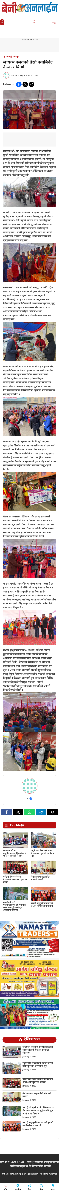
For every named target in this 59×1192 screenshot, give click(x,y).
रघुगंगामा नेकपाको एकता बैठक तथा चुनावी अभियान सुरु (43, 853)
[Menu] (54, 22)
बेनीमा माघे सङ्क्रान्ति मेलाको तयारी (40, 878)
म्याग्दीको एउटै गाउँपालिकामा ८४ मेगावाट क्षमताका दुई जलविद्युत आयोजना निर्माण (14, 906)
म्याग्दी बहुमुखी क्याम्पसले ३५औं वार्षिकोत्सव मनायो (42, 905)
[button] (34, 22)
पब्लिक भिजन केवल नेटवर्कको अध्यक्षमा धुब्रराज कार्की (15, 880)
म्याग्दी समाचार (12, 57)
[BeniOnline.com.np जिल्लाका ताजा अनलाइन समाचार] (30, 7)
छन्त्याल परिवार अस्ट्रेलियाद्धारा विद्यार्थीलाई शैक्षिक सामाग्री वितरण (14, 853)
